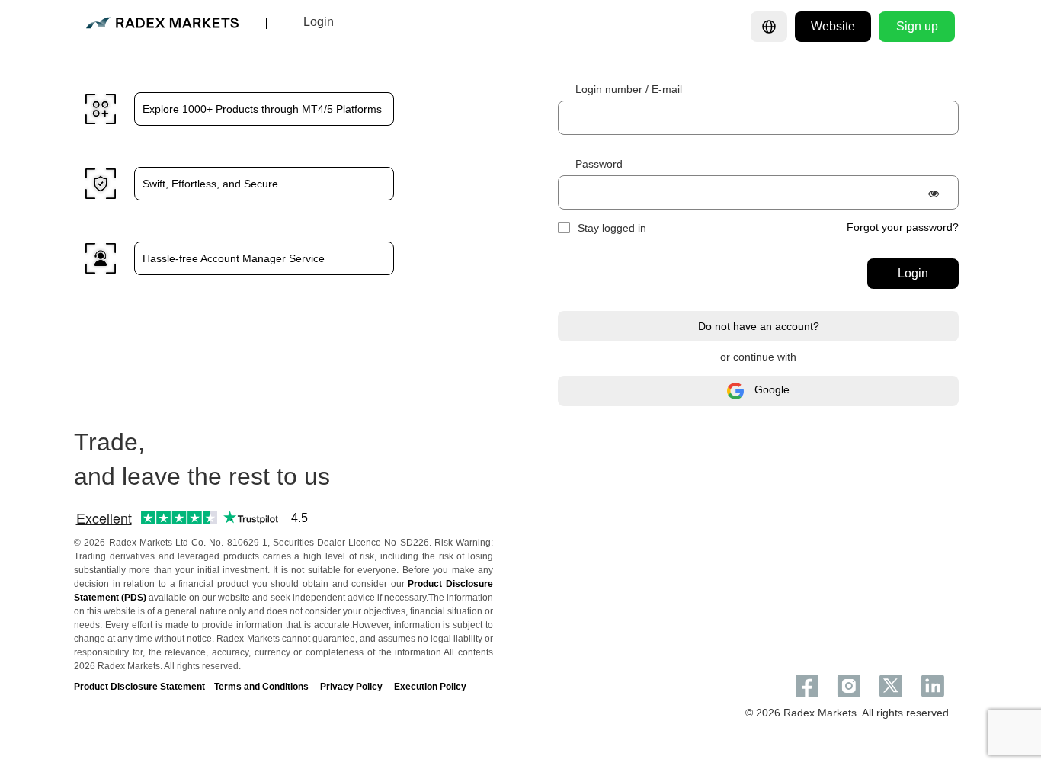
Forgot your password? (903, 227)
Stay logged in (612, 228)
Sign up (917, 26)
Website (833, 26)
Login (913, 273)
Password (599, 164)
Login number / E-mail (628, 89)
